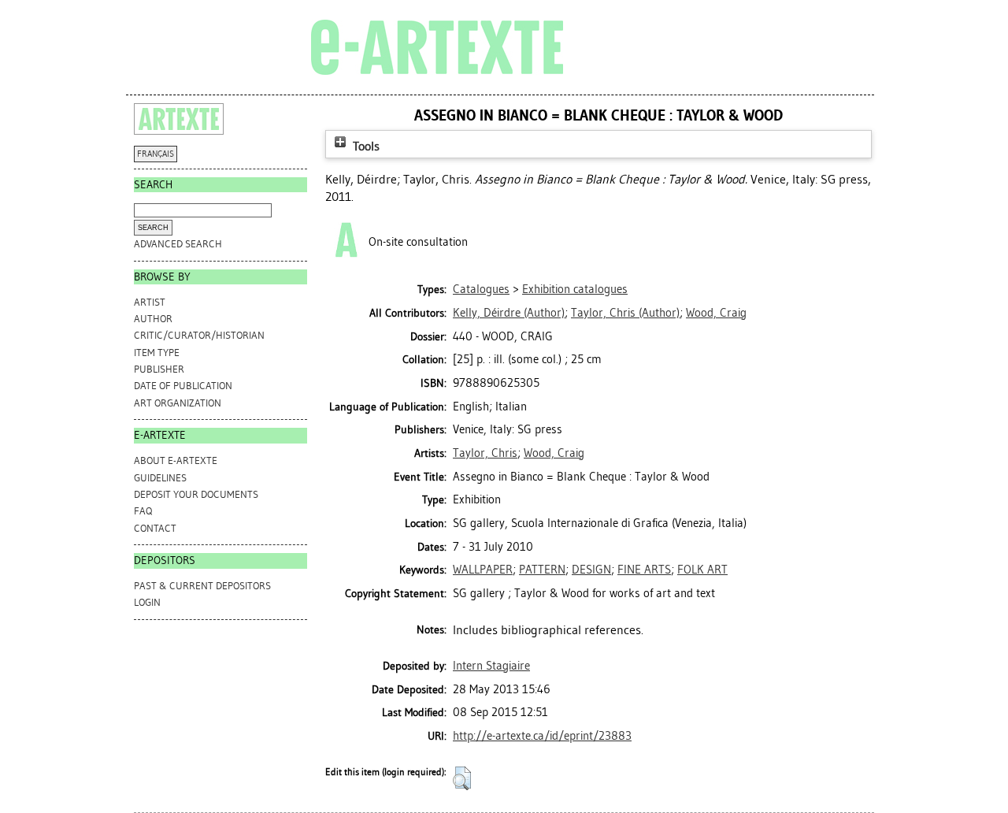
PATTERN (542, 569)
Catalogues (481, 289)
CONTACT (155, 528)
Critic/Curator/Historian (199, 335)
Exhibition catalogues (575, 289)
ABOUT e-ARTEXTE (175, 460)
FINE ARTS (644, 569)
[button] (462, 778)
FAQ (143, 511)
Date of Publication (183, 386)
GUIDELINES (160, 478)
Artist (149, 302)
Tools (365, 146)
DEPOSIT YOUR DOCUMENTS (196, 494)
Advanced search (178, 244)
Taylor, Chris (485, 453)
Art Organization (177, 403)
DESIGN (591, 569)
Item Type (157, 352)
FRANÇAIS (155, 154)
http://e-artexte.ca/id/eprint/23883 (542, 736)
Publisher (159, 369)
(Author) (509, 313)
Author (153, 319)
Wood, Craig (554, 453)
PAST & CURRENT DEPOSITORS (202, 586)
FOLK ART (702, 569)
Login (147, 602)
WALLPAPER (483, 569)
